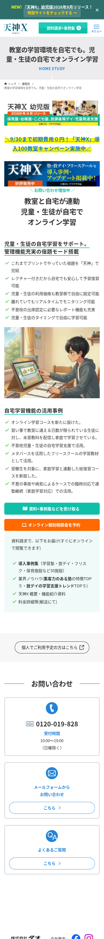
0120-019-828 (57, 723)
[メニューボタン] (96, 27)
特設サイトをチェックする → (52, 12)
